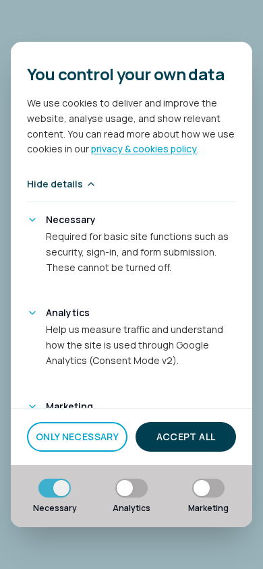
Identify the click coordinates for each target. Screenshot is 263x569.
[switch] (54, 488)
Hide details (55, 183)
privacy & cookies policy (144, 148)
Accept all (186, 436)
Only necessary (77, 436)
